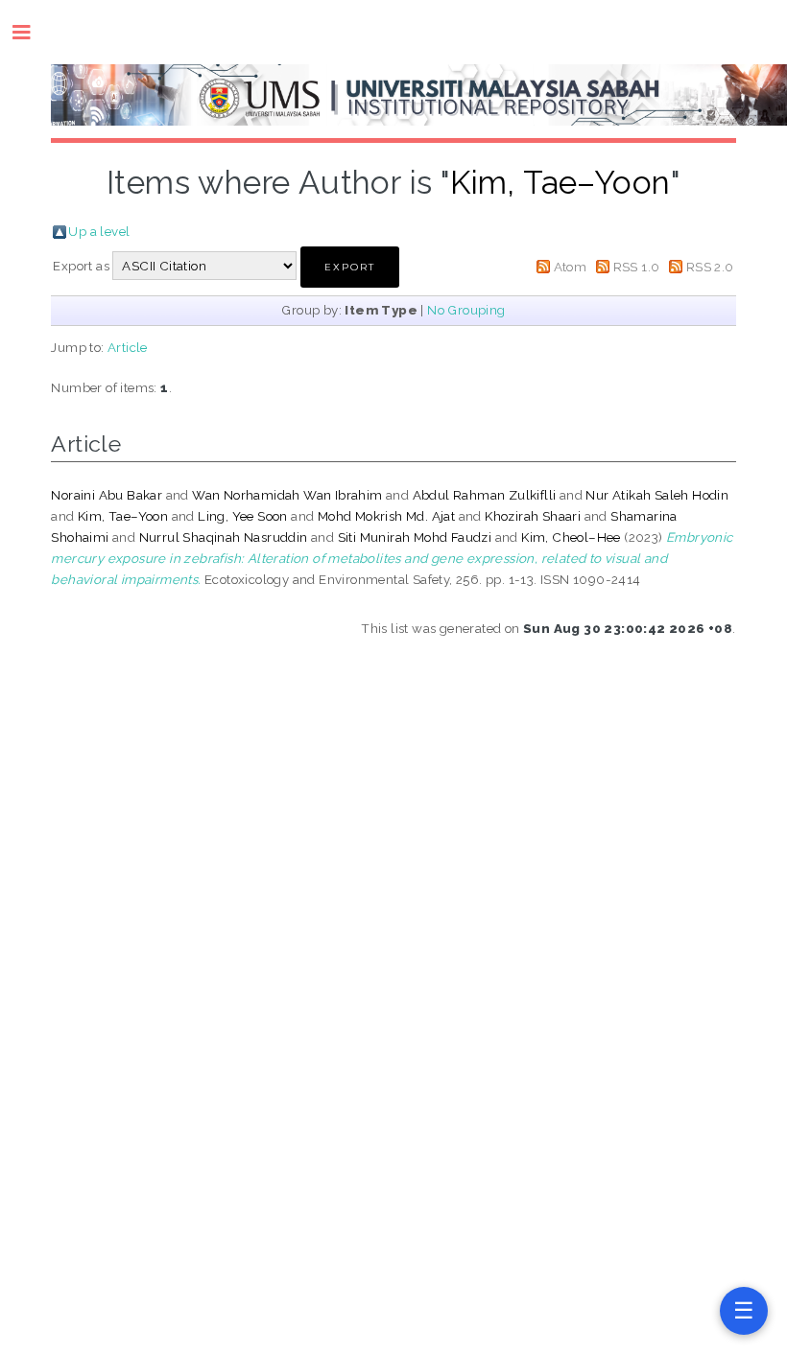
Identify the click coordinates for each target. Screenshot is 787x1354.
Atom (570, 266)
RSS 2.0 (710, 266)
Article (127, 347)
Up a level (99, 231)
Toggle (31, 32)
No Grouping (466, 309)
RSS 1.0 (636, 266)
